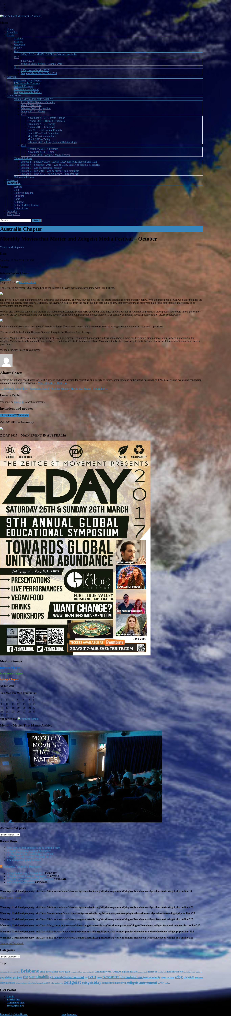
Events (10, 35)
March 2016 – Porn (31, 105)
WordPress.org (15, 1005)
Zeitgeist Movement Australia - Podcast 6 (30, 879)
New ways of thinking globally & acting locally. (33, 847)
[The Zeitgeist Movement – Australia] (20, 16)
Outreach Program (23, 86)
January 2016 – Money (33, 111)
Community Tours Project (27, 80)
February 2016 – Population (36, 108)
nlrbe (198, 972)
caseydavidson (76, 972)
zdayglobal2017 (43, 983)
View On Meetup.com (12, 247)
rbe (25, 977)
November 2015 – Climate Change (46, 117)
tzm (92, 976)
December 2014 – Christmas (43, 148)
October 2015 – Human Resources (46, 120)
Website (18, 186)
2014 (23, 145)
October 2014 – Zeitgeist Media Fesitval (49, 154)
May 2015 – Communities (41, 136)
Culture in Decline (23, 192)
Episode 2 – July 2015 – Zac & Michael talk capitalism (50, 170)
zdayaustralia (7, 982)
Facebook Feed (10, 897)
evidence (114, 971)
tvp (86, 977)
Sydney (18, 47)
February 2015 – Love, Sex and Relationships (52, 142)
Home (10, 29)
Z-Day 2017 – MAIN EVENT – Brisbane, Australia (49, 54)
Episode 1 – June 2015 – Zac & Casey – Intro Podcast (49, 173)
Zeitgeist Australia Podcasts (22, 866)
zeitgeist (72, 982)
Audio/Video (14, 95)
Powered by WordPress (14, 1014)
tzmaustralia (113, 977)
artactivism (8, 972)
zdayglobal (32, 983)
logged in (19, 401)
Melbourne (19, 44)
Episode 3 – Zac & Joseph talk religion (41, 167)
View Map (5, 279)
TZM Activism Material (26, 89)
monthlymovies (175, 971)
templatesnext (69, 1014)
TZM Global (13, 183)
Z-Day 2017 (13, 214)
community (101, 971)
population (6, 977)
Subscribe (12, 211)
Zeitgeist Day (21, 208)
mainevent (142, 972)
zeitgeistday (91, 982)
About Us (12, 32)
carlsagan (64, 971)
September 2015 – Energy (41, 123)
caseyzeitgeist (88, 972)
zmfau (167, 983)
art (1, 972)
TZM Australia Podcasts (27, 83)
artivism (16, 972)
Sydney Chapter (9, 679)
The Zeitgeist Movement (20, 882)
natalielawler (189, 972)
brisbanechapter (49, 971)
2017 (16, 50)
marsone (152, 971)
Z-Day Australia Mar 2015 (35, 70)
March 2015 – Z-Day (39, 139)
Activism (11, 76)
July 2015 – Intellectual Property (45, 130)
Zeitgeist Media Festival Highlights (26, 876)
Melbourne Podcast (24, 177)
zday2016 (188, 977)
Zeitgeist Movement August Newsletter (29, 850)
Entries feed (13, 999)
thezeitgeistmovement (68, 977)
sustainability (40, 977)
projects (17, 977)
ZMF (161, 982)
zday (179, 977)
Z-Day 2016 (27, 60)
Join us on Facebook (12, 943)
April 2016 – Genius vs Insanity (38, 102)
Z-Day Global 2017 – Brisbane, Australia (30, 853)
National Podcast (23, 158)
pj (201, 972)
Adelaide (18, 38)
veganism (170, 977)
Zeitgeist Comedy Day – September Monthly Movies (30, 388)
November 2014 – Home (41, 151)
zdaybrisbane (21, 983)
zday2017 (199, 977)
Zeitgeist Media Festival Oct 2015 (39, 73)
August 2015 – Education (41, 127)
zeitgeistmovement (141, 982)
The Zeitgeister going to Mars (24, 859)
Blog (16, 189)
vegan (163, 977)
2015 (16, 66)
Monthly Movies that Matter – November (84, 388)
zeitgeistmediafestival (114, 982)
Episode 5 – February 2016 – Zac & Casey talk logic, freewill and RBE (59, 161)
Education (19, 195)
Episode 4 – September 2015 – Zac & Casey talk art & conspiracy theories (60, 164)
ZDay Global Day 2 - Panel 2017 (25, 873)
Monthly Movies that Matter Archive (33, 98)
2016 (16, 57)
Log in (10, 996)
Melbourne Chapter (11, 673)
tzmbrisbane (133, 977)
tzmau (99, 977)
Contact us (12, 180)
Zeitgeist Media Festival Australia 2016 (41, 63)
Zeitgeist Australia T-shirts (28, 92)
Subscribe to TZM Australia (14, 415)
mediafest (162, 972)
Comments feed (16, 1002)
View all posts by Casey (52, 383)
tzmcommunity (151, 977)
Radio (17, 198)
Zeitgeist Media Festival (26, 205)
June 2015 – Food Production (43, 133)
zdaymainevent (57, 983)
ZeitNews (19, 201)
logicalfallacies (129, 971)
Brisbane (18, 41)
